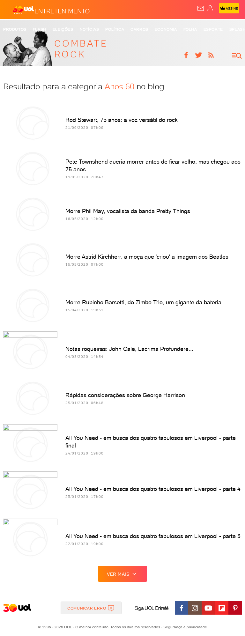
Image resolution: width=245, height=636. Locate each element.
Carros (139, 29)
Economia (166, 29)
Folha (190, 29)
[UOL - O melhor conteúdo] (23, 10)
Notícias (89, 29)
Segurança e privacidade (184, 627)
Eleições (63, 29)
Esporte (213, 29)
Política (114, 29)
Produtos (14, 29)
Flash (39, 29)
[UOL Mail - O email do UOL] (200, 8)
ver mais (118, 574)
